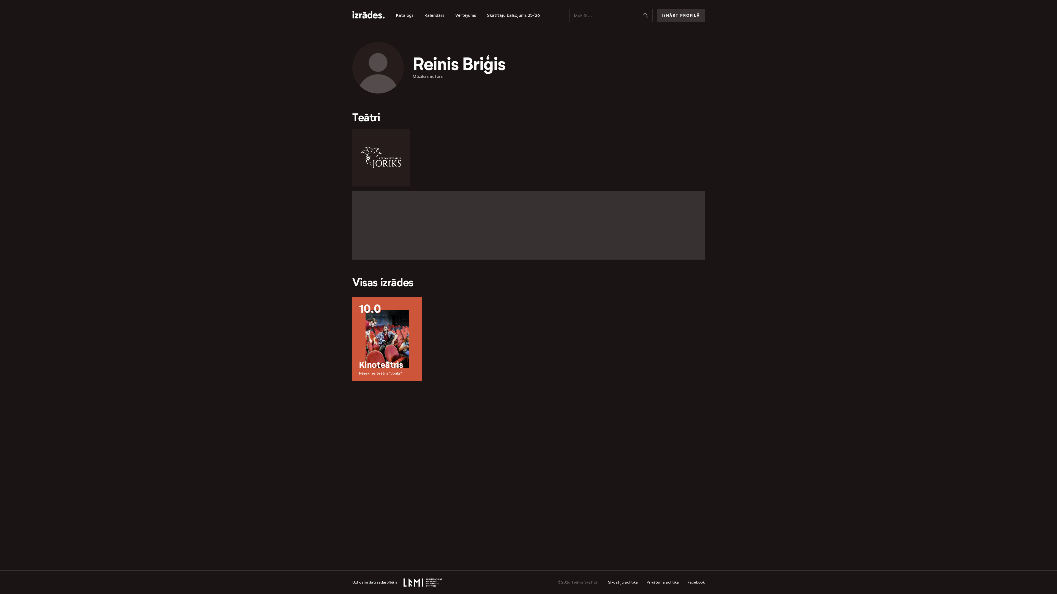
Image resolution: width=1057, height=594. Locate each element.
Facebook (696, 582)
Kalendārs (434, 15)
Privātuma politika (663, 582)
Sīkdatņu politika (623, 582)
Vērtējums (465, 15)
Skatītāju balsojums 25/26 (513, 15)
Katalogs (404, 15)
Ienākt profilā (681, 15)
